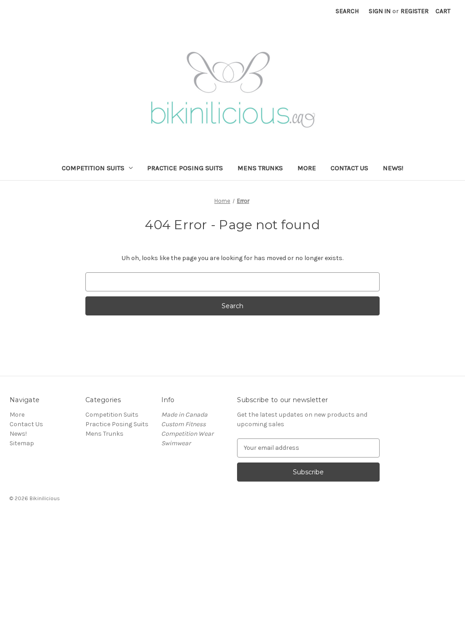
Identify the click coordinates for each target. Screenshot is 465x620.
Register (415, 11)
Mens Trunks (260, 168)
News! (393, 168)
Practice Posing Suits (185, 168)
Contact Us (349, 168)
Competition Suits (93, 168)
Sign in (380, 11)
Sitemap (22, 443)
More (306, 168)
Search (347, 11)
